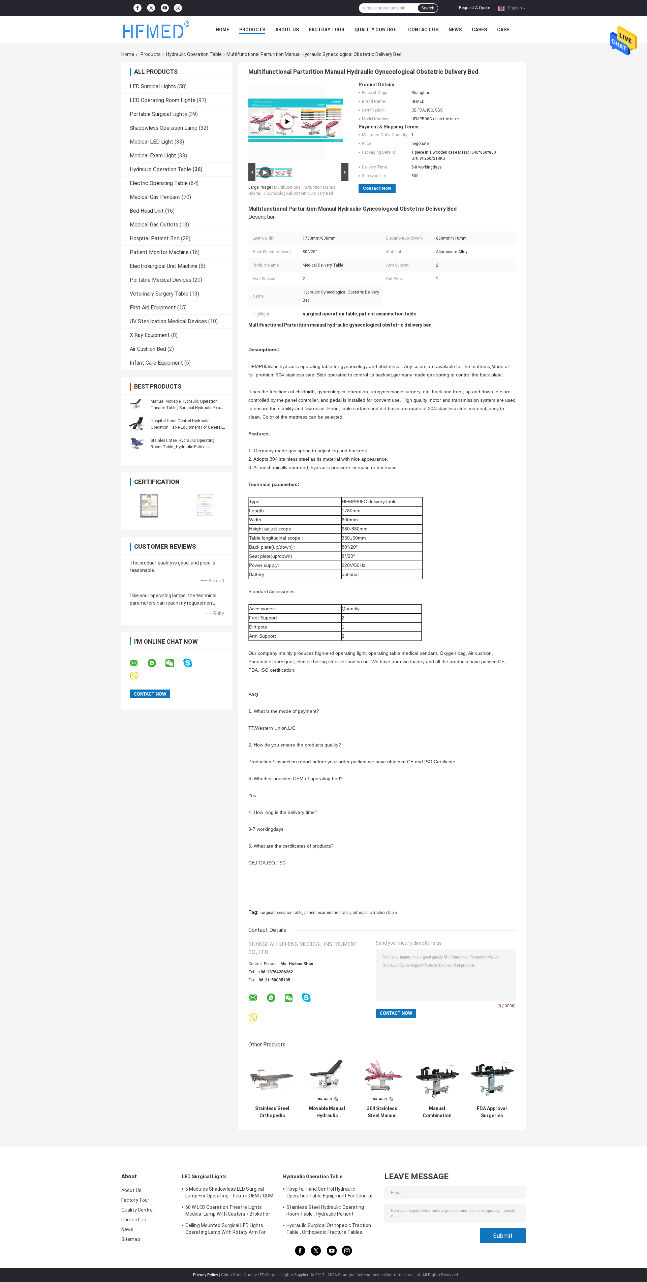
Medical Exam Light (153, 155)
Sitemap (130, 1239)
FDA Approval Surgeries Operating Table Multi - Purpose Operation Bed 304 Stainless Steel (492, 1112)
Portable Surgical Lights (158, 114)
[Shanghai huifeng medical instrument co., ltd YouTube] (165, 8)
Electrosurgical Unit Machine (163, 266)
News (455, 29)
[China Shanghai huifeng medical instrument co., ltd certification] (149, 505)
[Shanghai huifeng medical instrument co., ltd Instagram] (178, 8)
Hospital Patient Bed (155, 238)
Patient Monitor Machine (159, 252)
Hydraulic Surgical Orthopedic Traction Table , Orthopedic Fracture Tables (328, 1229)
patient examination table (327, 912)
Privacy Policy (205, 1275)
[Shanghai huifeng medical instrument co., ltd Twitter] (151, 8)
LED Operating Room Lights (162, 100)
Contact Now (377, 188)
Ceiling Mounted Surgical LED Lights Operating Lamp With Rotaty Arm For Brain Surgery (225, 1230)
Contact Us (423, 29)
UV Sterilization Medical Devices (168, 321)
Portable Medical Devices (160, 280)
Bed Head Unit (147, 211)
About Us (287, 29)
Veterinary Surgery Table (159, 294)
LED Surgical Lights (153, 86)
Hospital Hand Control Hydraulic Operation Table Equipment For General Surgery (186, 427)
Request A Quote (474, 7)
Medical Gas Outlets (154, 224)
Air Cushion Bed (148, 349)
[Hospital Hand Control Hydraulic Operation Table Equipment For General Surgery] (136, 424)
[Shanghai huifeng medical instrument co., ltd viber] (138, 676)
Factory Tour (326, 29)
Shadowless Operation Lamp (163, 128)
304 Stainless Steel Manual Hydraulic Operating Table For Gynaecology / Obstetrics (382, 1112)
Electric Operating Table (159, 183)
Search (427, 8)
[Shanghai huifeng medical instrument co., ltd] (158, 30)
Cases (479, 29)
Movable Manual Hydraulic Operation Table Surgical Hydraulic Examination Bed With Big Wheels (327, 1112)
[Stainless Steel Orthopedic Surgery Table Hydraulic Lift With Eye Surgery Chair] (272, 1078)
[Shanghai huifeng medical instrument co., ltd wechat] (173, 663)
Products (252, 29)
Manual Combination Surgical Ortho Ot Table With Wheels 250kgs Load (437, 1112)
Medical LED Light (151, 142)
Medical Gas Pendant (155, 197)
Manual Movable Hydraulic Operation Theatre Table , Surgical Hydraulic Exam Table (187, 408)
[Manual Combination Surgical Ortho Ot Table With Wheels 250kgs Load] (437, 1078)
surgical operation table (280, 912)
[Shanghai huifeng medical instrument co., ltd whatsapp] (156, 663)
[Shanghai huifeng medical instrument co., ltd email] (138, 663)
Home (222, 29)
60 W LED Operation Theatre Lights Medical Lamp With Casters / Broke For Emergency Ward (227, 1211)
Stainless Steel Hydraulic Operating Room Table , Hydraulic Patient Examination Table (183, 447)
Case (503, 29)
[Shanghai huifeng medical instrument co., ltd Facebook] (137, 8)
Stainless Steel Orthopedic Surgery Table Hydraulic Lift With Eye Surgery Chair (272, 1112)
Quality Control (376, 29)
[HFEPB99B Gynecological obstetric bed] (287, 121)
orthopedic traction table (374, 912)
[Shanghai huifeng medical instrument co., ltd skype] (192, 663)
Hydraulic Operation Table (194, 54)
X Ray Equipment (150, 335)
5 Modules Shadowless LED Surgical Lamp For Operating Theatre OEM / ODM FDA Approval (229, 1193)
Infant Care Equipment (156, 363)
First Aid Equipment (153, 307)
